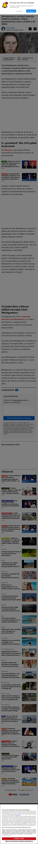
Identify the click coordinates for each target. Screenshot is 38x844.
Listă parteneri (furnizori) (6, 835)
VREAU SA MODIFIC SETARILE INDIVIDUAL (19, 841)
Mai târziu (19, 11)
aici (35, 821)
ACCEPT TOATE (19, 838)
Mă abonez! (31, 11)
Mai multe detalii (17, 815)
